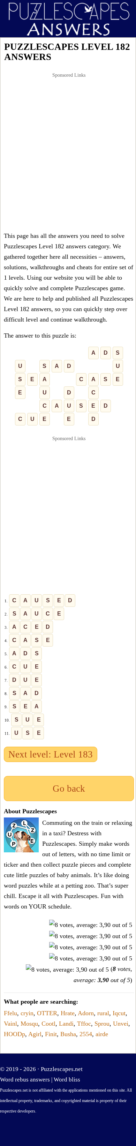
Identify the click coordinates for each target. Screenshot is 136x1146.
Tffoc (84, 1023)
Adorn (86, 1013)
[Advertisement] (68, 152)
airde (102, 1034)
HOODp (14, 1034)
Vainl (10, 1023)
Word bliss (67, 1079)
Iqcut (119, 1013)
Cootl (48, 1023)
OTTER (47, 1013)
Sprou (102, 1023)
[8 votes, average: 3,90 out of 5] (90, 925)
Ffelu (10, 1013)
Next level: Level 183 (50, 754)
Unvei (120, 1023)
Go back (69, 788)
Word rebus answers (25, 1079)
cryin (27, 1013)
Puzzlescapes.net (62, 1069)
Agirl (34, 1034)
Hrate (68, 1013)
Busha (68, 1034)
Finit (51, 1034)
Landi (66, 1023)
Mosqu (29, 1023)
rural (103, 1013)
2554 (86, 1034)
